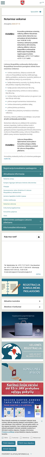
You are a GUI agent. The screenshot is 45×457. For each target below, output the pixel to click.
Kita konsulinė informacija (14, 227)
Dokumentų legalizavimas (11, 208)
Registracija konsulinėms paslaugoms (20, 168)
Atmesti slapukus (9, 449)
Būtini (6, 438)
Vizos (5, 216)
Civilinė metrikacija (9, 200)
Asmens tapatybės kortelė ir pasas (14, 196)
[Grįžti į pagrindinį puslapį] (22, 3)
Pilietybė (6, 186)
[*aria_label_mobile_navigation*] (3, 3)
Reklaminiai (36, 438)
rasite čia (7, 159)
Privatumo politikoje (8, 432)
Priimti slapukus (8, 443)
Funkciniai (15, 438)
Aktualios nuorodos (12, 301)
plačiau (38, 274)
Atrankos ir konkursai (12, 307)
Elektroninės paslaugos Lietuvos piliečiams (17, 221)
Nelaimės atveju (8, 179)
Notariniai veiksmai (9, 204)
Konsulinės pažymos (10, 212)
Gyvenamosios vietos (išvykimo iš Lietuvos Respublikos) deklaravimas (17, 191)
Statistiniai (25, 438)
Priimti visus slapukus (26, 443)
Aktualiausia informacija (13, 174)
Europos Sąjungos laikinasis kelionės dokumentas (19, 183)
